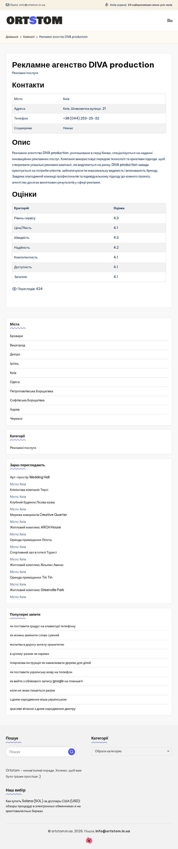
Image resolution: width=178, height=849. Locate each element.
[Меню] (169, 20)
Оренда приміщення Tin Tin (31, 577)
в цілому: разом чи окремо (29, 654)
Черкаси (16, 418)
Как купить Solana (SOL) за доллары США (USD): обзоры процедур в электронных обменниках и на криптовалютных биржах (43, 806)
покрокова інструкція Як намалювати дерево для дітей (50, 663)
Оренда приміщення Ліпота (31, 540)
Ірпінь (14, 363)
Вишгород (17, 345)
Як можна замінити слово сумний (34, 635)
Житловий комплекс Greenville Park (37, 590)
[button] (71, 751)
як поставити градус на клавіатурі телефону (43, 626)
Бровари (16, 336)
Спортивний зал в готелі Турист (33, 552)
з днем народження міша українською (38, 699)
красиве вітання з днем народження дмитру (43, 709)
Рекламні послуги (23, 448)
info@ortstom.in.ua (32, 4)
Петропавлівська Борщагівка (31, 391)
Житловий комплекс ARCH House (35, 527)
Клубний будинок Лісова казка (32, 502)
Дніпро (15, 354)
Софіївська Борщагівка (27, 400)
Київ (13, 373)
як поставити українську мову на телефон (41, 672)
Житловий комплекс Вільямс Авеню (37, 565)
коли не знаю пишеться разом (32, 690)
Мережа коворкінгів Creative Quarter (38, 515)
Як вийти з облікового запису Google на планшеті (46, 681)
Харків (14, 409)
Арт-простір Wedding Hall (30, 477)
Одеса (15, 382)
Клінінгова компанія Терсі (29, 490)
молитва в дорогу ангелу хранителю (37, 644)
